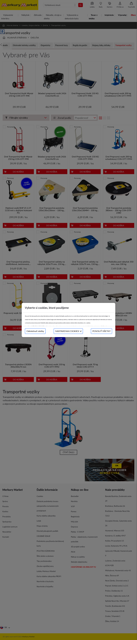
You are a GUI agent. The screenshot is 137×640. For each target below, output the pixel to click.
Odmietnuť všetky (35, 331)
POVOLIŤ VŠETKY (101, 331)
